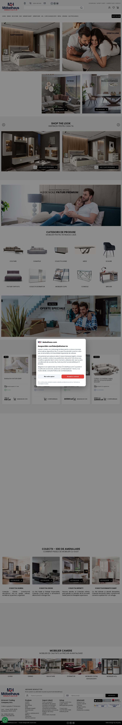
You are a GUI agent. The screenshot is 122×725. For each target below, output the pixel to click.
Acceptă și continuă (73, 376)
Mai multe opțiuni (49, 376)
